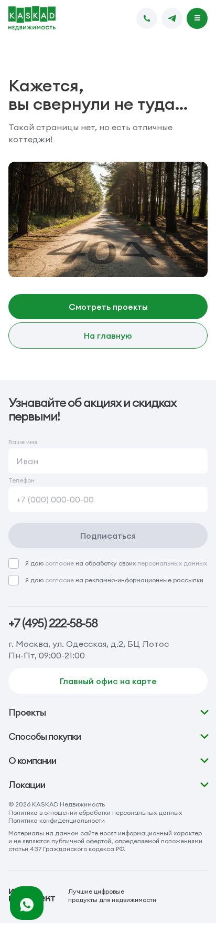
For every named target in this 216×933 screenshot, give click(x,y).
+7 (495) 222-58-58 (53, 623)
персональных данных (172, 563)
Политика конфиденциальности (56, 820)
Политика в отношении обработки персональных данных (95, 812)
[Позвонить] (146, 18)
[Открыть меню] (197, 18)
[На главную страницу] (32, 18)
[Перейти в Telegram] (171, 18)
